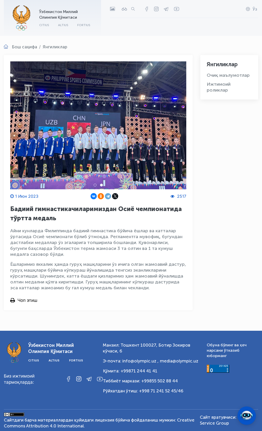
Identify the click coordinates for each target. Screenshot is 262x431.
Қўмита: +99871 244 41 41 (130, 370)
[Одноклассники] (101, 196)
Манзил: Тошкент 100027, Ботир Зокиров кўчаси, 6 (146, 347)
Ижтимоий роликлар (219, 87)
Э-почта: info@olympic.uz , (131, 360)
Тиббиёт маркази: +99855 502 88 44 (140, 380)
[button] (95, 185)
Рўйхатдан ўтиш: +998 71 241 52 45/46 (143, 390)
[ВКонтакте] (94, 196)
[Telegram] (108, 196)
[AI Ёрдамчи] (246, 415)
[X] (115, 196)
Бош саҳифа (24, 46)
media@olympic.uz (179, 360)
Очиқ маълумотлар (228, 75)
